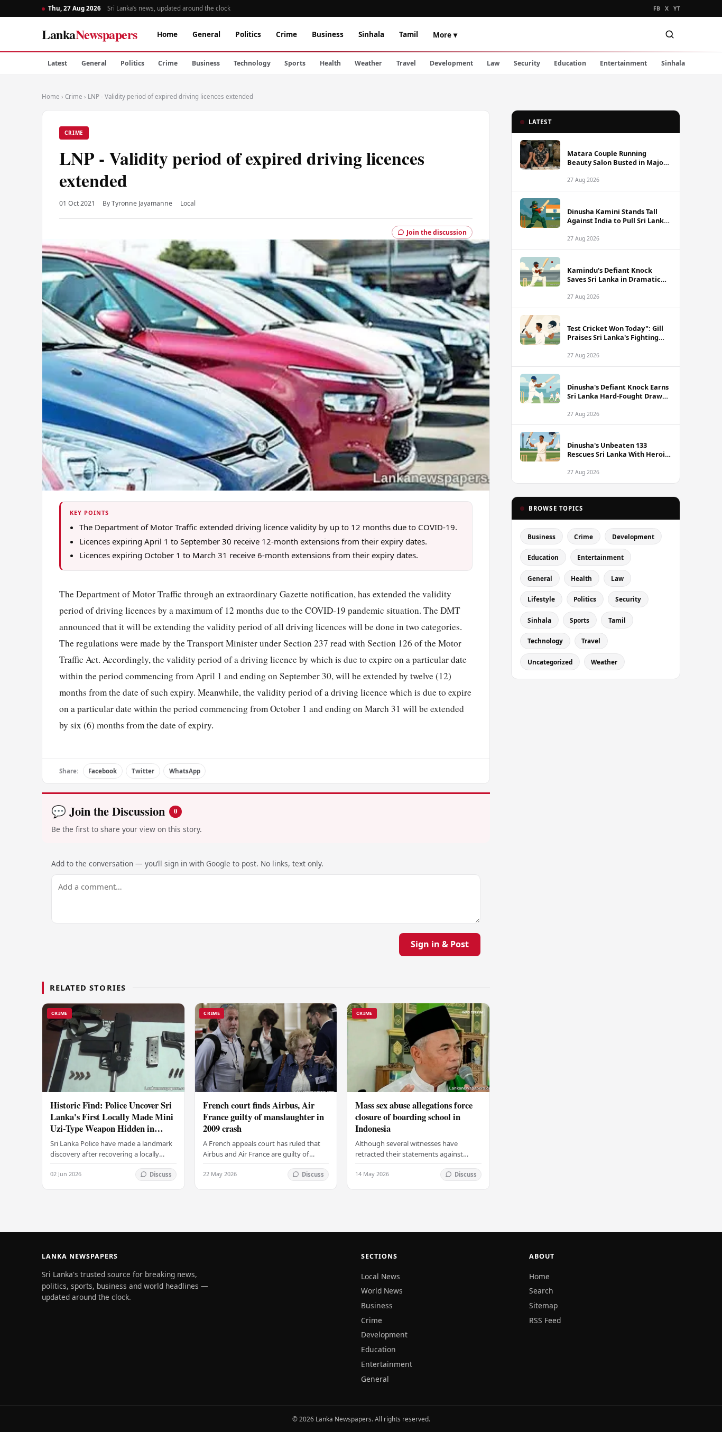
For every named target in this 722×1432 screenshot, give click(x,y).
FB (657, 8)
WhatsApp (184, 771)
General (206, 34)
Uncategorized (549, 662)
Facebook (102, 771)
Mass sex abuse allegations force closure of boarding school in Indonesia (414, 1116)
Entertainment (623, 63)
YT (676, 8)
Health (330, 63)
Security (527, 63)
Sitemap (543, 1305)
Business (328, 34)
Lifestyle (541, 599)
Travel (406, 63)
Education (570, 63)
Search (541, 1291)
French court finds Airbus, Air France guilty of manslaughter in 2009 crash (263, 1116)
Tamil (408, 34)
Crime (286, 34)
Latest (57, 63)
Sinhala (371, 34)
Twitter (143, 771)
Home (167, 34)
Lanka (89, 34)
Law (493, 63)
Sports (295, 63)
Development (451, 63)
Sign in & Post (440, 944)
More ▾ (445, 35)
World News (382, 1291)
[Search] (669, 34)
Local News (380, 1276)
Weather (368, 63)
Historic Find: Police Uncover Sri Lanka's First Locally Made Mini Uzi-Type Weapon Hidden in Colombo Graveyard (111, 1122)
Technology (252, 63)
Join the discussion (436, 232)
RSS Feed (545, 1320)
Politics (248, 34)
